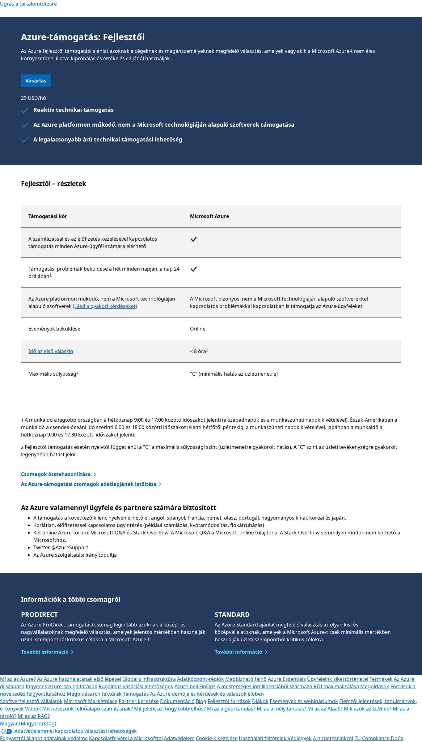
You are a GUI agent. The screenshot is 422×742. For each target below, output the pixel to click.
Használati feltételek (263, 738)
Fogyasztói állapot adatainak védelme (44, 738)
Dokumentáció (177, 701)
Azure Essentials (287, 679)
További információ (45, 651)
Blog (201, 701)
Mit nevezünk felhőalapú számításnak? (87, 708)
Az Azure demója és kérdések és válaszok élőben (207, 693)
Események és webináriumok (304, 701)
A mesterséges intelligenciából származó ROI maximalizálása (288, 686)
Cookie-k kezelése (217, 738)
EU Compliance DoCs (378, 738)
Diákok (260, 701)
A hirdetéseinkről (333, 738)
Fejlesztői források (229, 701)
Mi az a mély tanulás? (281, 708)
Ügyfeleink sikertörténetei (337, 679)
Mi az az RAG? (34, 716)
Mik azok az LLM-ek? (367, 708)
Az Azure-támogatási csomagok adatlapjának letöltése (88, 484)
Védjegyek (300, 738)
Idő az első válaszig (50, 351)
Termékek (381, 679)
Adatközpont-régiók (200, 679)
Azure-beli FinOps (195, 686)
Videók (33, 708)
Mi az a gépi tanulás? (231, 708)
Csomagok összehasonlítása (56, 474)
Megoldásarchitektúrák (94, 693)
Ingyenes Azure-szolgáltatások (61, 686)
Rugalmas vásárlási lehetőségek (136, 686)
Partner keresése (139, 701)
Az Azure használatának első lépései (79, 679)
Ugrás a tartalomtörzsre (28, 3)
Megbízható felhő (246, 679)
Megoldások (374, 686)
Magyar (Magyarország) (28, 723)
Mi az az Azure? (18, 679)
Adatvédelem (179, 738)
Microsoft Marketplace (90, 701)
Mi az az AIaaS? (325, 708)
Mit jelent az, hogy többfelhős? (170, 708)
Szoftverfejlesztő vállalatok (31, 701)
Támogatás (136, 693)
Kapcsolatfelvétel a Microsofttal (126, 738)
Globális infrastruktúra (149, 679)
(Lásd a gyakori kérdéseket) (105, 306)
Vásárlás (35, 80)
